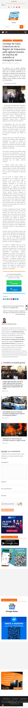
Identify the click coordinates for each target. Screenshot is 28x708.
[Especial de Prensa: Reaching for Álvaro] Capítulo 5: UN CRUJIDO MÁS (13, 306)
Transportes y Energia (17, 40)
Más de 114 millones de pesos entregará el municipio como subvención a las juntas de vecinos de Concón (14, 312)
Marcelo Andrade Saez (14, 63)
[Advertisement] (14, 582)
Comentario (5, 462)
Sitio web (3, 495)
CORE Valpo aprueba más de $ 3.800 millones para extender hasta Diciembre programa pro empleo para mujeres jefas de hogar (13, 385)
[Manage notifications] (3, 705)
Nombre (4, 482)
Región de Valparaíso (7, 40)
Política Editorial (6, 698)
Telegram (15, 290)
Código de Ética (23, 698)
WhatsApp (15, 283)
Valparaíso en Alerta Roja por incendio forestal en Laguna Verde (14, 439)
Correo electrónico (6, 488)
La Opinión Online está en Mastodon (9, 707)
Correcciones (15, 698)
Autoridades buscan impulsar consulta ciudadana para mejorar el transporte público (14, 413)
